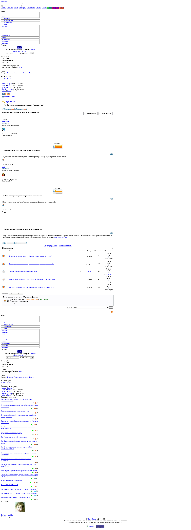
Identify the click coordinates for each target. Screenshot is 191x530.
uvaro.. (21, 67)
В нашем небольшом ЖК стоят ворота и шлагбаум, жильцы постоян (32, 279)
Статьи (38, 8)
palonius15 (89, 271)
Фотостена (4, 31)
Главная (3, 8)
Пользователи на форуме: (8, 293)
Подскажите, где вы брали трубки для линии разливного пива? (30, 256)
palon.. (4, 85)
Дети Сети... (92, 519)
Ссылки (44, 8)
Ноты (50, 8)
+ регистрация (6, 78)
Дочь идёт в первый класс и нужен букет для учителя (19, 470)
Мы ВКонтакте (9, 96)
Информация (5, 43)
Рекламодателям (6, 39)
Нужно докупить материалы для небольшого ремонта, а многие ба (31, 264)
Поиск (12, 293)
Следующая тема (65, 246)
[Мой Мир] (9, 94)
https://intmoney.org (60, 237)
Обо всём (9, 103)
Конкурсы (22, 8)
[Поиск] (1, 6)
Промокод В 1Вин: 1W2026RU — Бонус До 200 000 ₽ (19, 489)
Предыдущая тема (50, 246)
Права (19, 293)
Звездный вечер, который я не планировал (15, 497)
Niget (3, 167)
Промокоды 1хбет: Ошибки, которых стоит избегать (19, 493)
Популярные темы (8, 20)
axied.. (4, 91)
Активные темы (8, 22)
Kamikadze (5, 121)
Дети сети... (5, 1)
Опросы (4, 37)
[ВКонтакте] (3, 94)
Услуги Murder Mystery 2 (9, 485)
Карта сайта (5, 41)
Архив (5, 24)
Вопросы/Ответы (6, 35)
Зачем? (33, 49)
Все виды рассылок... (20, 51)
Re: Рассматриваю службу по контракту (14, 437)
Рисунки (56, 8)
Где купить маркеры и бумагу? (11, 433)
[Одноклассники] (6, 94)
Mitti (3, 87)
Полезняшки (31, 8)
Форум (16, 8)
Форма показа (106, 113)
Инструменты (91, 113)
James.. (4, 84)
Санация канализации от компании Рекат (23, 271)
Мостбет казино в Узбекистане (11, 480)
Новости (10, 8)
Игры (62, 8)
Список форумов (10, 101)
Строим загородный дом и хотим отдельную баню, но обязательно (31, 287)
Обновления (7, 18)
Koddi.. (4, 89)
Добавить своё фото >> (9, 515)
